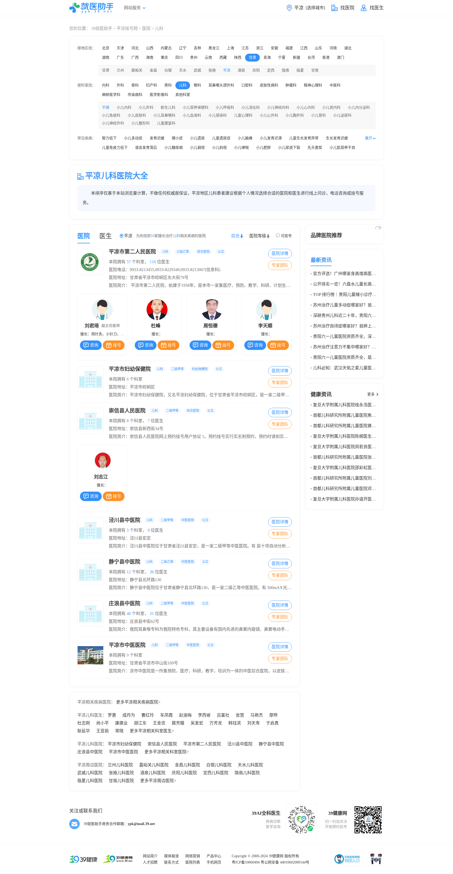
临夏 (300, 70)
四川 (179, 57)
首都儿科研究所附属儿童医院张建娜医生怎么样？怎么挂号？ (369, 457)
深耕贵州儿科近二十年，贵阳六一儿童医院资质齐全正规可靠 (369, 315)
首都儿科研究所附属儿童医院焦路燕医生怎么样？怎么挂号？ (369, 415)
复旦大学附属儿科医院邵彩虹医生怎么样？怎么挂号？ (363, 467)
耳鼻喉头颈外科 (221, 85)
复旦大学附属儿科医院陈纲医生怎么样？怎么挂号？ (361, 436)
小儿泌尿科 (342, 115)
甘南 (315, 70)
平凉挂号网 (127, 28)
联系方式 (171, 862)
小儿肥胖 (263, 148)
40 (129, 613)
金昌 (153, 70)
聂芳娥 (178, 723)
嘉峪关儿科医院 (154, 765)
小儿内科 (124, 107)
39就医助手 (101, 28)
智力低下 (109, 138)
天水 (182, 70)
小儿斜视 (219, 148)
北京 (105, 48)
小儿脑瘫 (245, 138)
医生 (105, 236)
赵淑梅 (185, 715)
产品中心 (214, 856)
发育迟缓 (157, 138)
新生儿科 (168, 107)
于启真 (272, 723)
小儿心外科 (269, 115)
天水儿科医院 (250, 765)
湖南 (105, 57)
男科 (168, 85)
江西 (304, 48)
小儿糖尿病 (173, 148)
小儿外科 (146, 107)
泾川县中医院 (158, 520)
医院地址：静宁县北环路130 (135, 580)
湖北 (348, 48)
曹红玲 (147, 715)
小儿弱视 (197, 148)
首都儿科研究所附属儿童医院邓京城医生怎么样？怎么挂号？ (369, 488)
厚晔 (273, 715)
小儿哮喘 (241, 148)
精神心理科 (313, 85)
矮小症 (177, 138)
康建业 (121, 723)
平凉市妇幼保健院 (165, 369)
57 (129, 262)
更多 (371, 394)
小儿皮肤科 (137, 115)
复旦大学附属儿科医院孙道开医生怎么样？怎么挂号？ (363, 499)
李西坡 (204, 715)
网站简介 (150, 856)
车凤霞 (166, 715)
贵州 (193, 57)
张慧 (240, 715)
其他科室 (182, 95)
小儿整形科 (140, 123)
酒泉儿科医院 (152, 773)
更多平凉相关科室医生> (152, 731)
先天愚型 (315, 148)
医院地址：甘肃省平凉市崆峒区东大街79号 (148, 277)
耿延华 (83, 731)
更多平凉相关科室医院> (166, 752)
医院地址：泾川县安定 (130, 538)
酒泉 (241, 70)
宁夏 (281, 57)
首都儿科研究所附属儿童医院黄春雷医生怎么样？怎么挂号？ (369, 426)
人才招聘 (150, 862)
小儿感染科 (217, 115)
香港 (326, 57)
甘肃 (252, 57)
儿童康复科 (166, 123)
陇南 (285, 70)
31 (152, 613)
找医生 (377, 7)
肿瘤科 (290, 85)
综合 (235, 236)
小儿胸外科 (294, 115)
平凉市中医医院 (161, 645)
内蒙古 (166, 48)
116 (153, 262)
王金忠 (159, 723)
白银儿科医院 (218, 765)
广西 (135, 57)
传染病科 (135, 95)
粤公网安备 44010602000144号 (285, 862)
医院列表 (192, 862)
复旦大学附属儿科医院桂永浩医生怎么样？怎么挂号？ (363, 405)
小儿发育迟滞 (271, 138)
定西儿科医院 (215, 773)
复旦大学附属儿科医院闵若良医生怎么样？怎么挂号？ (363, 446)
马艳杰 (256, 715)
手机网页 (214, 862)
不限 (105, 107)
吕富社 (223, 715)
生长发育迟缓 (337, 138)
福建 (289, 48)
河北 (135, 48)
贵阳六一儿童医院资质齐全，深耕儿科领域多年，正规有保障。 (371, 336)
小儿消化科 (250, 107)
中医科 (335, 85)
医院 (146, 28)
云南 (208, 57)
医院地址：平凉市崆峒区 (132, 387)
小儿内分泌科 (359, 107)
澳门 (340, 57)
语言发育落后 (146, 148)
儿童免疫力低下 (115, 148)
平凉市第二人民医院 (166, 252)
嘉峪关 (136, 70)
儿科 (182, 85)
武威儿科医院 (90, 773)
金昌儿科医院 (187, 765)
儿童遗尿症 (221, 138)
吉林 (197, 48)
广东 (120, 57)
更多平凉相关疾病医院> (138, 702)
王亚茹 (102, 731)
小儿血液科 (192, 115)
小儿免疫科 (111, 115)
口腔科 (246, 85)
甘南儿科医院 (121, 780)
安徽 (274, 48)
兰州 (120, 70)
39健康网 (276, 856)
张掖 (212, 70)
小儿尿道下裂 (289, 148)
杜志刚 (83, 723)
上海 (230, 48)
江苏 (245, 48)
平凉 (226, 70)
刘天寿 (253, 723)
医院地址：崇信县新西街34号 (136, 428)
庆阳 (256, 70)
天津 (120, 48)
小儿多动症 (133, 138)
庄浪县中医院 (158, 603)
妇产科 (151, 85)
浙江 (259, 48)
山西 (149, 48)
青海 (267, 57)
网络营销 (192, 856)
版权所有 (291, 856)
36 (152, 572)
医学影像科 (159, 95)
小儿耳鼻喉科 (164, 115)
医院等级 (257, 236)
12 (129, 572)
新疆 (296, 57)
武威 (197, 70)
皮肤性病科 (269, 85)
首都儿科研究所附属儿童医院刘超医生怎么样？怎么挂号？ (367, 478)
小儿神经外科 (113, 123)
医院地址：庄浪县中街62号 (134, 621)
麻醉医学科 (111, 95)
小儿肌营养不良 (342, 148)
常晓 (119, 731)
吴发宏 (197, 723)
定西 (270, 70)
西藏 (223, 57)
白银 (168, 70)
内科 (105, 85)
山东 (318, 48)
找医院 (347, 7)
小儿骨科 (318, 115)
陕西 (237, 57)
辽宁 (182, 48)
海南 (149, 57)
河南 (333, 48)
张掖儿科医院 (121, 773)
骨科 (135, 85)
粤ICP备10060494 (246, 862)
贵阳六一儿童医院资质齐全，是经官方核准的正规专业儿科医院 (371, 357)
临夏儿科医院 (90, 780)
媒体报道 (171, 856)
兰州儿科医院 (120, 765)
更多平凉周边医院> (158, 780)
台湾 (311, 57)
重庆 (164, 57)
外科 (120, 85)
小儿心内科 (305, 107)
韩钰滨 (234, 723)
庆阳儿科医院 (184, 773)
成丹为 (128, 715)
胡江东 (140, 723)
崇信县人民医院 (161, 411)
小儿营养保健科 (195, 107)
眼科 (197, 85)
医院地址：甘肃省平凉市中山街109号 (143, 663)
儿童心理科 (243, 115)
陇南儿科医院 (247, 773)
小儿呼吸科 (225, 107)
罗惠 (112, 715)
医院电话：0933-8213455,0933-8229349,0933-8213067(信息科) (164, 269)
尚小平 (102, 723)
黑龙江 (213, 48)
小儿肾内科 (331, 107)
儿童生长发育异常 (304, 138)
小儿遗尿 (197, 138)
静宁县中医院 (158, 562)
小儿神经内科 (278, 107)
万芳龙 (215, 723)
